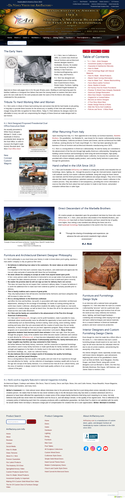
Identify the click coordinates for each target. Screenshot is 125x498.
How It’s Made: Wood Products (17, 475)
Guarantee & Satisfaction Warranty (100, 66)
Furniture (69, 38)
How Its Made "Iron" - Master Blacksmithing (104, 80)
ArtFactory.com (77, 170)
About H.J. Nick (12, 456)
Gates (25, 38)
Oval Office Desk (14, 149)
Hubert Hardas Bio (114, 4)
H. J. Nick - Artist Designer (98, 61)
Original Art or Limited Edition (98, 97)
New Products (83, 1)
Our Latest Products (13, 462)
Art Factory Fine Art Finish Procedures (102, 88)
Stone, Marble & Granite (97, 85)
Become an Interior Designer (98, 100)
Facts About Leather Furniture (99, 83)
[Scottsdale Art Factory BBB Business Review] (91, 437)
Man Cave (96, 38)
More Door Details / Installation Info (101, 95)
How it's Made (93, 68)
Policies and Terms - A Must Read (100, 109)
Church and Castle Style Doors (56, 468)
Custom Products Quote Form (17, 472)
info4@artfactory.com (113, 495)
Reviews (9, 440)
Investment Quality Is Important (99, 64)
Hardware (35, 38)
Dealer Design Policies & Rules (99, 105)
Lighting (46, 38)
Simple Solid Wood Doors (54, 459)
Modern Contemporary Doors (55, 465)
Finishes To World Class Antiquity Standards (104, 90)
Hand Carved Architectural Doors (57, 472)
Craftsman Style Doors (53, 456)
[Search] (117, 37)
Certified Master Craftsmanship (81, 4)
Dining (47, 436)
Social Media (11, 446)
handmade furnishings (70, 225)
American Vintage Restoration (99, 92)
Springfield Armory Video (15, 469)
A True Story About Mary (97, 102)
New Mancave (93, 1)
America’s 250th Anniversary (99, 4)
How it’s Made (11, 450)
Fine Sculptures (83, 38)
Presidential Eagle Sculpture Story (100, 6)
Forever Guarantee (13, 459)
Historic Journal (104, 1)
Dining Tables (58, 38)
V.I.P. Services (115, 1)
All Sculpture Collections (54, 449)
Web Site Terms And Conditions (99, 107)
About (74, 1)
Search (31, 421)
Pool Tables (49, 446)
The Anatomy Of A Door (14, 465)
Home (9, 38)
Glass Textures (11, 453)
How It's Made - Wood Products (99, 76)
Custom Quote (115, 6)
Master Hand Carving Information (100, 78)
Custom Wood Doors (52, 452)
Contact (9, 443)
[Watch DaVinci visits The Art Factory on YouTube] (29, 5)
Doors (16, 38)
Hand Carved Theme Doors (55, 462)
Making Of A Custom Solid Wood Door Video (22, 481)
